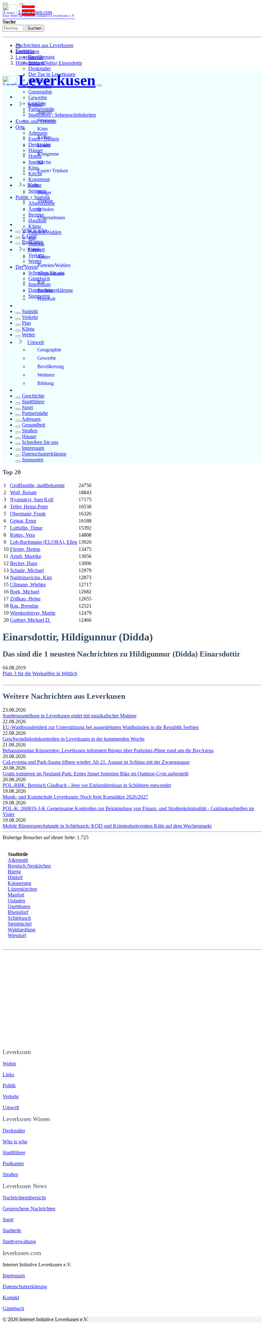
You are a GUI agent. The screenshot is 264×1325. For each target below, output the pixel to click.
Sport (27, 407)
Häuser (29, 436)
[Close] (99, 85)
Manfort (16, 895)
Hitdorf (15, 877)
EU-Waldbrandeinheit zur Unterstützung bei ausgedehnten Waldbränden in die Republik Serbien (101, 727)
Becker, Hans (23, 563)
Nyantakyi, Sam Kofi (31, 499)
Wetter (28, 334)
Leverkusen (27, 51)
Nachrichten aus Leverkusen (44, 45)
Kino (42, 128)
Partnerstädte (35, 413)
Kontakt (11, 1297)
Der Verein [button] (26, 267)
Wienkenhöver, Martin (32, 613)
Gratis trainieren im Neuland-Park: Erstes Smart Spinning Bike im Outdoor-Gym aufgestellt (95, 773)
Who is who (34, 230)
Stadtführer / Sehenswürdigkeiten (62, 115)
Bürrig (14, 871)
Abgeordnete (50, 273)
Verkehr (30, 317)
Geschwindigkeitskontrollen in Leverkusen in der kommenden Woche (74, 739)
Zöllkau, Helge (25, 598)
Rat (40, 282)
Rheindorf (18, 912)
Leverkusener (29, 57)
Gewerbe (37, 97)
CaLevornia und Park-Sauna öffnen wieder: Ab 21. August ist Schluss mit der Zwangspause (96, 762)
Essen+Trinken (52, 170)
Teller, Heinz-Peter (29, 506)
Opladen (16, 900)
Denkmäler (39, 68)
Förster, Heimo (25, 549)
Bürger (44, 192)
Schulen (45, 209)
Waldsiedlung (21, 929)
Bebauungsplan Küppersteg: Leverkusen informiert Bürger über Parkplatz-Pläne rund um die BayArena (108, 750)
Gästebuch (13, 1308)
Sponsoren (32, 459)
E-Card (29, 236)
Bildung (45, 383)
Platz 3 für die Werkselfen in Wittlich (40, 673)
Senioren (46, 120)
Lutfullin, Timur (26, 528)
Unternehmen (51, 217)
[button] (21, 4)
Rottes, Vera (22, 535)
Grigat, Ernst (23, 520)
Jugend (44, 112)
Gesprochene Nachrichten (29, 1208)
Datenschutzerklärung (44, 453)
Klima (34, 226)
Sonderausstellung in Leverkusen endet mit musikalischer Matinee (70, 715)
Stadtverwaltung (19, 1241)
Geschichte (33, 395)
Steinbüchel (20, 924)
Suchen (34, 28)
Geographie (40, 91)
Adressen (31, 419)
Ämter (43, 257)
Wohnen (45, 375)
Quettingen (19, 906)
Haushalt (46, 299)
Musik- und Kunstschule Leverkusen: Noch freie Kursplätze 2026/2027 (75, 797)
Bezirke (45, 290)
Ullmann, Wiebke (28, 584)
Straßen (29, 430)
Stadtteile (12, 1230)
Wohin (9, 1063)
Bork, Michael (24, 591)
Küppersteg (19, 883)
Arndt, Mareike (25, 556)
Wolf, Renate (23, 492)
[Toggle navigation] (5, 4)
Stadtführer (33, 401)
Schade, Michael (27, 570)
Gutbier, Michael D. (30, 620)
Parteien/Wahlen (54, 265)
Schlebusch (19, 918)
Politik (34, 249)
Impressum (33, 448)
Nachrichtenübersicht (24, 1197)
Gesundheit (33, 424)
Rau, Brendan (24, 606)
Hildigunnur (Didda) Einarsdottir (48, 63)
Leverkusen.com (39, 13)
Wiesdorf (17, 935)
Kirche (44, 162)
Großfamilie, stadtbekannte (37, 485)
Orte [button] (19, 127)
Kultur (44, 137)
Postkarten (32, 242)
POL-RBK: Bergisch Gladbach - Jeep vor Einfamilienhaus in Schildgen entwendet (87, 785)
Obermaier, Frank (28, 513)
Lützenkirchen (22, 889)
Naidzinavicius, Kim (31, 577)
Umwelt (35, 342)
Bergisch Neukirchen (29, 866)
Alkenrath (18, 860)
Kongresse (39, 179)
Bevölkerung (50, 366)
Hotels (44, 145)
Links (33, 185)
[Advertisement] (132, 998)
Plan (26, 323)
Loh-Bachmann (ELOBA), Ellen (43, 542)
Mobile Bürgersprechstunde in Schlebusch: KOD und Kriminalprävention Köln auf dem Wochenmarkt (107, 826)
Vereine (45, 201)
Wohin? (35, 104)
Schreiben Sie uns (40, 442)
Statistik (30, 311)
